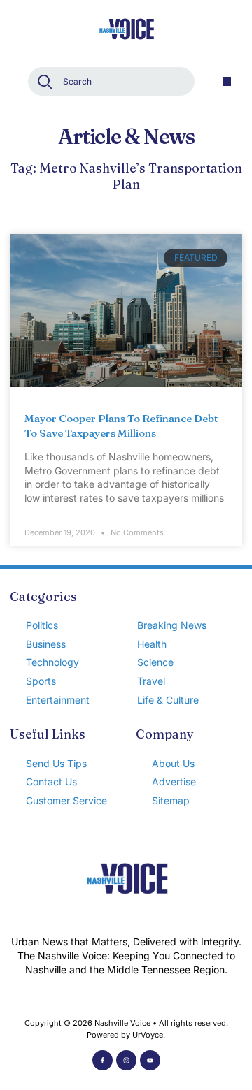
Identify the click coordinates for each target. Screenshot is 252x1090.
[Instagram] (126, 1060)
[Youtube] (150, 1060)
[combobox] (111, 81)
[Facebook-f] (102, 1060)
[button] (227, 81)
